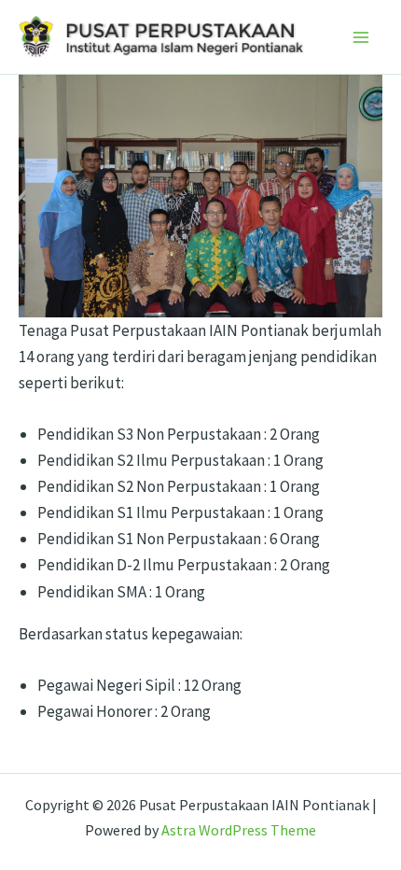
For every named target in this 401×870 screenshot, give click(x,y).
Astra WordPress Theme (238, 830)
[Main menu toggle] (361, 37)
